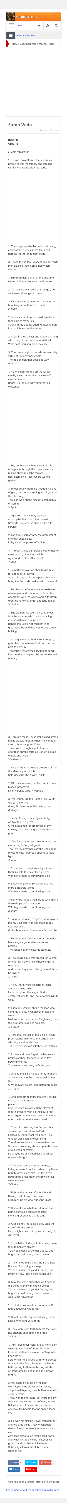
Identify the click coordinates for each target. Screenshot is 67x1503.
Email (56, 130)
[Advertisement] (33, 82)
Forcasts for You (26, 35)
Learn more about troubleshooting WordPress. (33, 1489)
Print (45, 130)
